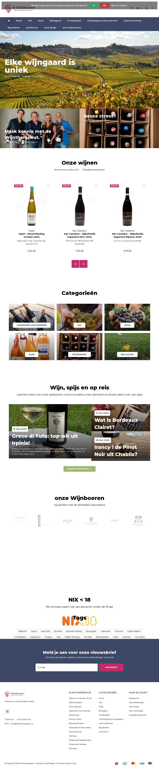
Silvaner (127, 637)
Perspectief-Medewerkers (80, 740)
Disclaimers (74, 715)
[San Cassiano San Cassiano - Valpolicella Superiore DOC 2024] (79, 206)
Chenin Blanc (134, 631)
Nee (104, 5)
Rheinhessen (102, 637)
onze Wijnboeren (72, 27)
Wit (30, 20)
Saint (115, 637)
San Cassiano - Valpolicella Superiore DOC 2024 (79, 235)
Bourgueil (91, 631)
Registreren (134, 698)
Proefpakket (74, 20)
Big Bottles (14, 27)
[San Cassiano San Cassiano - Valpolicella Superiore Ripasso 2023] (127, 206)
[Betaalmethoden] (116, 763)
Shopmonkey (70, 763)
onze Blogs (50, 27)
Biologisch (55, 20)
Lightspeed (50, 763)
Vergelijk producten (137, 715)
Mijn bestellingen (136, 702)
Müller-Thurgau (72, 637)
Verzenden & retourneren (80, 727)
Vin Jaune (140, 637)
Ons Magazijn (75, 706)
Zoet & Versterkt (132, 20)
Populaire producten (94, 169)
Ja (94, 5)
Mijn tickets (134, 706)
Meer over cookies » (119, 5)
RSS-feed (73, 748)
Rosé (40, 20)
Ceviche (119, 631)
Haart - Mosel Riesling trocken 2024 (31, 235)
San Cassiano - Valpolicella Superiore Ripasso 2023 (127, 235)
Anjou (34, 631)
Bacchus (45, 631)
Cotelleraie (20, 637)
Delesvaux (35, 637)
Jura (58, 637)
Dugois (48, 637)
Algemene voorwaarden (80, 711)
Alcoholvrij (32, 27)
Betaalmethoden (76, 723)
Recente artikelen (78, 469)
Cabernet (105, 631)
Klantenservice (75, 731)
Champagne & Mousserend (102, 20)
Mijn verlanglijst (136, 711)
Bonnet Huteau (74, 631)
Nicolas (88, 637)
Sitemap (73, 736)
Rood (19, 20)
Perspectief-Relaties (77, 744)
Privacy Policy (75, 719)
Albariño (22, 631)
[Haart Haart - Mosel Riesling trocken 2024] (31, 206)
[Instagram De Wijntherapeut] (7, 711)
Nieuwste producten (66, 169)
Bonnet (58, 631)
